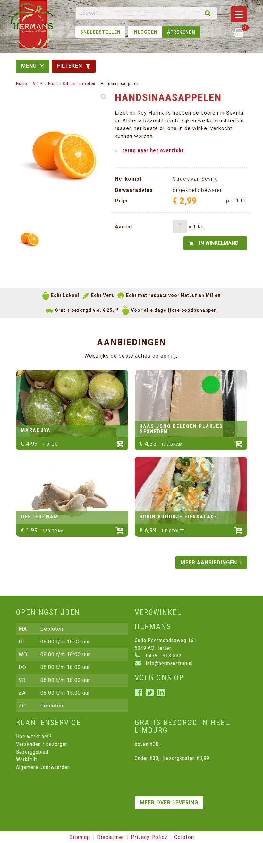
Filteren (69, 66)
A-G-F (37, 83)
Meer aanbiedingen (209, 562)
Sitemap (79, 837)
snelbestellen (100, 32)
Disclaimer (110, 837)
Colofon (184, 837)
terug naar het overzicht (153, 150)
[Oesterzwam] (72, 490)
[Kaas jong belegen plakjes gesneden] (191, 403)
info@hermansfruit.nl (168, 663)
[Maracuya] (72, 403)
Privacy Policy (149, 837)
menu (29, 66)
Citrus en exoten (79, 83)
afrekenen (181, 32)
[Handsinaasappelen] (29, 240)
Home (21, 83)
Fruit (52, 83)
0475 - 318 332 (163, 656)
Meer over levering (169, 802)
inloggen (144, 32)
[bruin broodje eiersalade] (191, 490)
